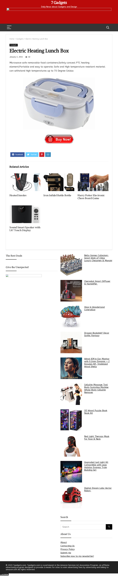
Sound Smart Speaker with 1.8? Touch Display (24, 229)
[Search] (107, 27)
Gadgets (19, 39)
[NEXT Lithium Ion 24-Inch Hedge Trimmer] (115, 569)
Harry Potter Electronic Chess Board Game (91, 197)
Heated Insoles (17, 195)
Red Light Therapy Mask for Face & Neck (96, 437)
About (63, 542)
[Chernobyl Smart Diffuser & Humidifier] (71, 291)
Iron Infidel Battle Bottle (57, 195)
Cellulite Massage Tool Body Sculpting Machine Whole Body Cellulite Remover (96, 388)
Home (11, 39)
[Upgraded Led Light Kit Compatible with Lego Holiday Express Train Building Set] (71, 471)
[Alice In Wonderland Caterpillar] (71, 316)
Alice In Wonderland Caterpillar (94, 308)
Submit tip (65, 552)
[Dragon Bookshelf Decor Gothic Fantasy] (71, 342)
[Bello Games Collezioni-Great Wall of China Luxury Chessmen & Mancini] (71, 265)
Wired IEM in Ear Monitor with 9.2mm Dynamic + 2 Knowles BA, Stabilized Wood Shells (97, 363)
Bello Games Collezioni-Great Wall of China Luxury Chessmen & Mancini (98, 258)
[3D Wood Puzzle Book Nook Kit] (71, 420)
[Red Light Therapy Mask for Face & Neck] (71, 446)
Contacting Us (67, 546)
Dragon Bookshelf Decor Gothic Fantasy (96, 334)
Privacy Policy (67, 549)
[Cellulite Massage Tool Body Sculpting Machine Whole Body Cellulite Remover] (71, 394)
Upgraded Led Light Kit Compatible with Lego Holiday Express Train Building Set (96, 466)
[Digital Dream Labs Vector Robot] (71, 497)
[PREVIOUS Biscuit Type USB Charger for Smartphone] (3, 569)
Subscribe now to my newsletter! (77, 556)
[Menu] (9, 27)
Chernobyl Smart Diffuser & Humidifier (97, 282)
